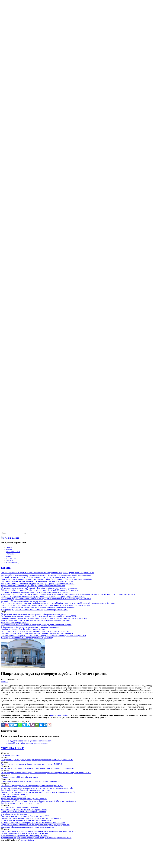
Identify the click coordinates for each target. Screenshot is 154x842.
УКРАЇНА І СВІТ (13, 552)
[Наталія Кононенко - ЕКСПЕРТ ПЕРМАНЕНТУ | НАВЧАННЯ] (77, 74)
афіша (8, 556)
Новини (9, 549)
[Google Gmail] (49, 725)
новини (6, 567)
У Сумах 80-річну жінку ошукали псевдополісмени (28, 743)
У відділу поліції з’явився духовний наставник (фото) (29, 741)
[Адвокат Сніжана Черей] (77, 37)
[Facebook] (3, 725)
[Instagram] (7, 725)
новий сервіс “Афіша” (59, 715)
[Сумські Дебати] (10, 538)
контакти (9, 560)
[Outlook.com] (45, 725)
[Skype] (28, 725)
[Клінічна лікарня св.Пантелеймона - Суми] (77, 18)
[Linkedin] (16, 725)
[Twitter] (11, 725)
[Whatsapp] (20, 725)
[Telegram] (24, 725)
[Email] (37, 725)
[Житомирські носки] (77, 55)
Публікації (10, 554)
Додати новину (12, 562)
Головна (9, 547)
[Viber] (32, 725)
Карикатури (11, 558)
